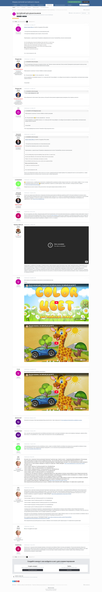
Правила (29, 7)
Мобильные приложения (60, 5)
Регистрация (86, 1)
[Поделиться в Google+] (17, 581)
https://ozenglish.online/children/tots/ (34, 448)
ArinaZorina (18, 545)
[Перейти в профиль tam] (18, 463)
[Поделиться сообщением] (88, 59)
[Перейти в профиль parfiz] (18, 448)
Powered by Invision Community (51, 590)
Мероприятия (40, 5)
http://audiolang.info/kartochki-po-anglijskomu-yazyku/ (71, 420)
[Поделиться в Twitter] (13, 581)
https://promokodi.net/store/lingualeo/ (33, 184)
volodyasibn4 (18, 180)
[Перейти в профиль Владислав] (18, 65)
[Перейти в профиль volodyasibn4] (18, 184)
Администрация (36, 7)
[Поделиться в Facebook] (15, 581)
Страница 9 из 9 (31, 21)
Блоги (18, 7)
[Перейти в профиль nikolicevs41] (18, 422)
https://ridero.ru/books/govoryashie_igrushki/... (58, 480)
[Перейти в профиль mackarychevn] (18, 435)
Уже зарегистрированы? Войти (74, 1)
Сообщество (49, 5)
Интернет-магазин (23, 5)
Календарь (23, 7)
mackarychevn (18, 431)
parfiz (18, 444)
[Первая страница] (13, 21)
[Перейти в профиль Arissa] (18, 215)
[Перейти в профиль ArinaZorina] (18, 549)
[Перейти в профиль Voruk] (18, 282)
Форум (14, 7)
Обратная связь (51, 587)
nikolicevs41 (18, 418)
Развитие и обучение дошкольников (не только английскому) (41, 14)
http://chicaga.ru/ (55, 215)
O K (18, 25)
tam (18, 457)
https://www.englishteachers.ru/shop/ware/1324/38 (75, 463)
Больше (69, 5)
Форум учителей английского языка (25, 2)
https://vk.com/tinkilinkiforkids (38, 199)
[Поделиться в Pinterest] (18, 581)
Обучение (32, 5)
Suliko (20, 14)
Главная (15, 5)
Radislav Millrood (30, 27)
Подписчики (84, 13)
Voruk (18, 278)
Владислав (18, 59)
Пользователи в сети (45, 7)
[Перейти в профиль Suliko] (14, 14)
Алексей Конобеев (18, 135)
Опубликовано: (29, 59)
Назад (16, 21)
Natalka (25, 27)
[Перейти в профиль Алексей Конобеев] (18, 142)
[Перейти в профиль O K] (18, 29)
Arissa (18, 211)
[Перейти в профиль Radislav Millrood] (18, 231)
